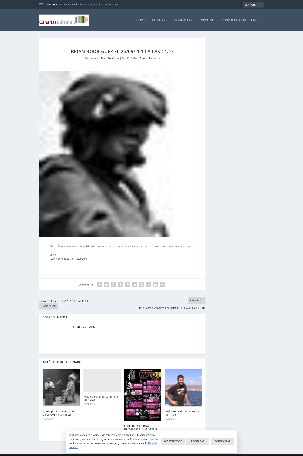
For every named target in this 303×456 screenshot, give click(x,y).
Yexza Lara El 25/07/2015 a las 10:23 (100, 398)
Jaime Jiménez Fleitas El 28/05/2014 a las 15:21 (58, 413)
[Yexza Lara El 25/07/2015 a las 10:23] (102, 380)
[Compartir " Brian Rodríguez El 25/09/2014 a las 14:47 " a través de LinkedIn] (134, 284)
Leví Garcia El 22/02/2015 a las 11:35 (182, 413)
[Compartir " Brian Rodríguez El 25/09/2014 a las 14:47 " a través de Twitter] (106, 284)
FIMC (254, 20)
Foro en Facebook (149, 58)
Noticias (158, 20)
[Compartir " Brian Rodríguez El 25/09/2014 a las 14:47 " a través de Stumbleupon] (148, 284)
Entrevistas (183, 20)
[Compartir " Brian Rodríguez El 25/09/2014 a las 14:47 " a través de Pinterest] (127, 284)
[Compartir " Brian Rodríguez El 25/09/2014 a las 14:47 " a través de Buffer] (141, 284)
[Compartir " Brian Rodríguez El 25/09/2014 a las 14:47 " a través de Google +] (113, 284)
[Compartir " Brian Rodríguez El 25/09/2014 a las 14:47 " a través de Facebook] (99, 284)
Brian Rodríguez (110, 58)
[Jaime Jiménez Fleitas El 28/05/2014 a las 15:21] (61, 387)
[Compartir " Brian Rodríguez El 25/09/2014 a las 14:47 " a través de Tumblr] (120, 284)
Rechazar (197, 441)
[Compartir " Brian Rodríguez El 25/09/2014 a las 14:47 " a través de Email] (155, 284)
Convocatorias (234, 20)
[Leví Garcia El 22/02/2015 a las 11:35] (183, 387)
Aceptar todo (173, 441)
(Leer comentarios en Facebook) (68, 258)
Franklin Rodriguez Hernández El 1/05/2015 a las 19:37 (140, 429)
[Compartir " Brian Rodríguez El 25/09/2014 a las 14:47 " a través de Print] (162, 284)
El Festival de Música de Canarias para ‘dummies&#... (93, 4)
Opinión (207, 20)
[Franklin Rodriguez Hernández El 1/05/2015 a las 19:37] (142, 395)
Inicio (139, 20)
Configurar (222, 441)
